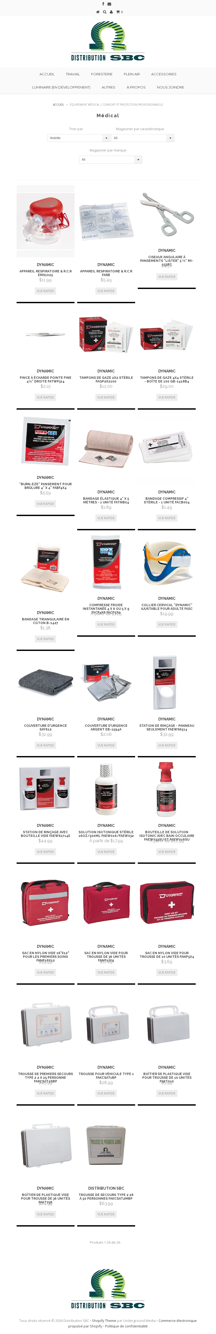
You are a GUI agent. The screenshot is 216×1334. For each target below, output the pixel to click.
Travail (73, 74)
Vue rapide (45, 291)
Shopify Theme (104, 1320)
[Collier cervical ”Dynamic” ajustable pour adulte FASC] (167, 562)
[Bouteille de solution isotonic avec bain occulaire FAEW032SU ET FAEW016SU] (167, 789)
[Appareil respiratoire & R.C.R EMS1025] (46, 221)
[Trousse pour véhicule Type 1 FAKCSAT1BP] (106, 1023)
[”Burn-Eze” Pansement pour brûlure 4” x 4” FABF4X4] (46, 441)
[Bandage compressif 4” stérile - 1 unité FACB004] (167, 448)
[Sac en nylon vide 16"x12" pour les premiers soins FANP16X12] (46, 902)
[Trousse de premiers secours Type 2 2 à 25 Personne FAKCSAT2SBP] (46, 1023)
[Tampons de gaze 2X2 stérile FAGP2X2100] (106, 335)
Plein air (132, 74)
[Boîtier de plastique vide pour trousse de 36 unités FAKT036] (46, 1144)
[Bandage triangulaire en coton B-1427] (46, 569)
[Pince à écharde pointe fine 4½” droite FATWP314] (46, 335)
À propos (136, 87)
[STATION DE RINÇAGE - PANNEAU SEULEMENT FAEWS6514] (167, 683)
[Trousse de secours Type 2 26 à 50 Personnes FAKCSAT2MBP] (106, 1144)
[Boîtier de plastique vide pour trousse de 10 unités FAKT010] (167, 1023)
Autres (108, 87)
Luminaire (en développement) (61, 87)
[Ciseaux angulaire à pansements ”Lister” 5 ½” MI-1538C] (167, 214)
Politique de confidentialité (126, 1326)
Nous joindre (170, 87)
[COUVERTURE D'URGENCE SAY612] (46, 683)
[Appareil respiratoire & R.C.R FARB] (106, 221)
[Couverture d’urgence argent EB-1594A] (106, 683)
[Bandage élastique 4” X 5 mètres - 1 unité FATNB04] (106, 448)
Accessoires (163, 74)
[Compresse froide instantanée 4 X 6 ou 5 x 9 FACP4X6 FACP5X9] (106, 562)
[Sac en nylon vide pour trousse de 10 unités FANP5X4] (167, 902)
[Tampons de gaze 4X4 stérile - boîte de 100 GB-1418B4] (167, 335)
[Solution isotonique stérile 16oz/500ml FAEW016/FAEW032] (106, 789)
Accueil (47, 74)
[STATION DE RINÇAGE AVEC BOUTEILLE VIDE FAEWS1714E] (46, 789)
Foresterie (101, 74)
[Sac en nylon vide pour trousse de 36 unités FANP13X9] (106, 902)
